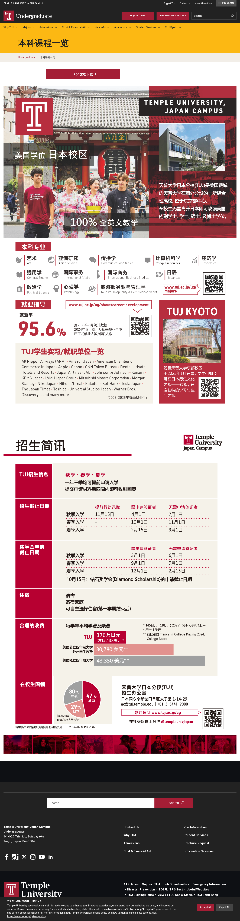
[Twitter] (24, 857)
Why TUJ (9, 27)
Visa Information (195, 827)
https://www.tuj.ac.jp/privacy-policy (26, 916)
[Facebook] (7, 857)
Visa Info (100, 27)
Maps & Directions (203, 3)
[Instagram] (33, 857)
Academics (121, 27)
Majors (27, 27)
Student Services (146, 27)
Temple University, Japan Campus (24, 3)
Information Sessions (198, 851)
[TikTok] (15, 857)
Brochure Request (196, 843)
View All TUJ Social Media (175, 895)
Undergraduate (26, 57)
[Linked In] (50, 857)
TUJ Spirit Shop (207, 895)
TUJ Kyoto (171, 27)
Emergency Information (209, 884)
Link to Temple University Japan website (39, 894)
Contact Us (185, 3)
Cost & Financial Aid (74, 27)
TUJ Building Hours (140, 895)
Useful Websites (198, 889)
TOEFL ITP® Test (171, 889)
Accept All (205, 907)
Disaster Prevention (141, 889)
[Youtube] (42, 857)
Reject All (224, 907)
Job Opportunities (176, 884)
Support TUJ (169, 3)
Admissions (46, 27)
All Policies (131, 884)
